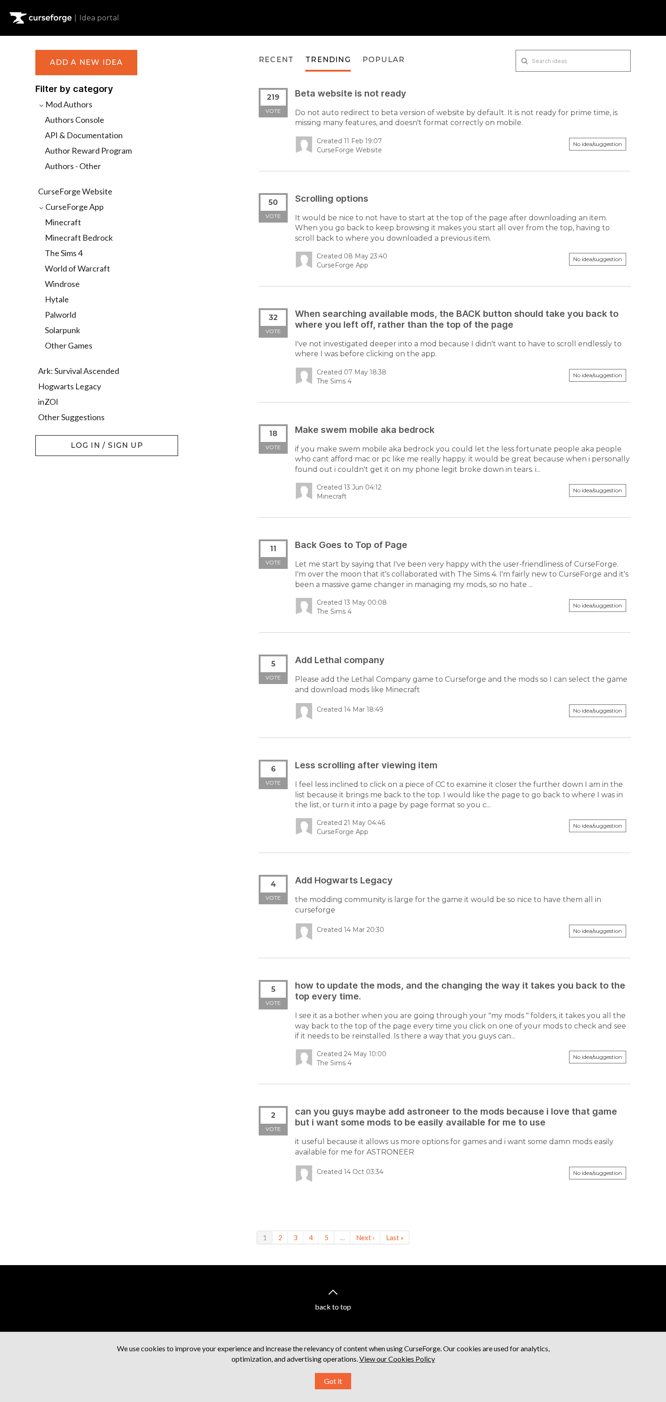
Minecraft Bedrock (79, 238)
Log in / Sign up (58, 440)
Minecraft (63, 222)
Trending (328, 59)
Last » (395, 1237)
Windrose (62, 284)
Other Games (68, 345)
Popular (383, 59)
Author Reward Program (88, 150)
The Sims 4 (63, 253)
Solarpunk (62, 330)
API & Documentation (84, 135)
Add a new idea (86, 62)
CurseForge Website (75, 191)
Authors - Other (73, 166)
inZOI (48, 402)
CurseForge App (74, 207)
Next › (365, 1237)
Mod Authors (68, 104)
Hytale (57, 299)
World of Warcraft (77, 268)
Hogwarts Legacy (69, 386)
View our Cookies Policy (397, 1358)
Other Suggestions (71, 417)
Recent (276, 59)
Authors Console (74, 120)
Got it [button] (333, 1381)
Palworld (60, 315)
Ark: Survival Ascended (78, 371)
